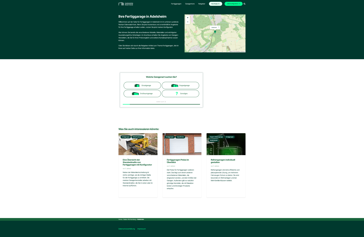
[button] (244, 3)
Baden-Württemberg (130, 219)
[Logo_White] (125, 4)
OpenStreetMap (237, 51)
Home (120, 219)
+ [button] (187, 17)
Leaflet (230, 51)
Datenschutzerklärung (126, 229)
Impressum (141, 229)
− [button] (187, 21)
